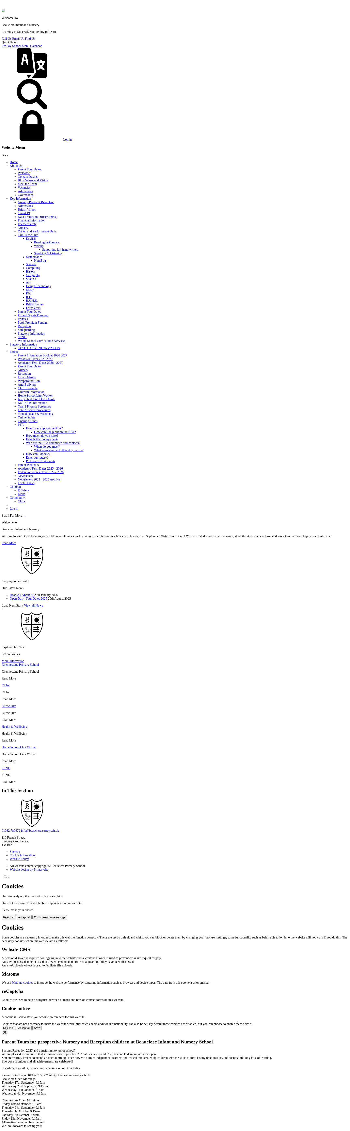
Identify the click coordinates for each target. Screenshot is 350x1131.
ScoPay (6, 46)
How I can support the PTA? (44, 428)
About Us (16, 165)
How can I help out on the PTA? (55, 432)
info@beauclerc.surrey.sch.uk (40, 830)
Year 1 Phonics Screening (34, 406)
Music (30, 289)
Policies (23, 319)
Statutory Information (31, 333)
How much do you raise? (42, 435)
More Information (13, 661)
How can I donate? (38, 454)
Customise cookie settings (49, 917)
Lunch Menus (27, 377)
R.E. (29, 297)
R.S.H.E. (32, 300)
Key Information (20, 198)
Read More (9, 543)
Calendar (36, 46)
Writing (39, 246)
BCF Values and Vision (33, 180)
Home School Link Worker (35, 395)
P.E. (28, 293)
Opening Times (27, 421)
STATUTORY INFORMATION (39, 348)
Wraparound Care (29, 381)
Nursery (23, 227)
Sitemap (15, 851)
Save (37, 1027)
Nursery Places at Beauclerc (36, 202)
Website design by (29, 869)
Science (31, 264)
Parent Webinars (28, 465)
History (30, 271)
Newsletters (25, 475)
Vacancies (24, 187)
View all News (33, 605)
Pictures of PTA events (40, 461)
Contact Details (27, 176)
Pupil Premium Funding (33, 322)
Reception (24, 326)
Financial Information (31, 220)
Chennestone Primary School (20, 664)
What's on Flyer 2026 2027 (35, 359)
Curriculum (9, 706)
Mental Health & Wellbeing (35, 413)
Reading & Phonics (46, 242)
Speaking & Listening (48, 253)
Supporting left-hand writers (60, 249)
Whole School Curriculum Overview (41, 340)
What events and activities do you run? (58, 450)
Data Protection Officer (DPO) (37, 216)
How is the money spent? (42, 439)
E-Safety (23, 490)
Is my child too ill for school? (36, 399)
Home (14, 162)
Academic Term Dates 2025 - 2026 (40, 468)
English (31, 238)
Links (21, 494)
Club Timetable (27, 388)
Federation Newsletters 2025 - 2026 (41, 472)
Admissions (25, 191)
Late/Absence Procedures (34, 410)
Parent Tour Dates (29, 169)
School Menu (20, 46)
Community (17, 497)
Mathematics (34, 257)
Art (28, 282)
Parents (14, 351)
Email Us (18, 38)
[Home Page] (3, 11)
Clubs (21, 501)
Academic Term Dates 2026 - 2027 (40, 362)
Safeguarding (26, 330)
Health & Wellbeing (14, 726)
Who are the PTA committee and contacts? (53, 443)
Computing (33, 268)
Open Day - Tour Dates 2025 (28, 598)
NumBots (40, 260)
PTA (21, 424)
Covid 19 (24, 213)
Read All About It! (21, 595)
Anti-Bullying (27, 384)
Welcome (24, 173)
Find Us (30, 38)
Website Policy (19, 859)
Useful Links (26, 483)
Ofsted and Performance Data (37, 231)
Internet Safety (27, 224)
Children (15, 486)
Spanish (31, 278)
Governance (25, 195)
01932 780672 (11, 830)
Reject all (8, 917)
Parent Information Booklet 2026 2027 (42, 355)
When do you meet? (47, 446)
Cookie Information (22, 855)
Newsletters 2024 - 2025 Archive (39, 479)
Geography (33, 275)
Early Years (33, 308)
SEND (22, 337)
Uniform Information (31, 392)
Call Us (6, 38)
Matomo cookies (22, 982)
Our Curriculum (28, 235)
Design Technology (38, 286)
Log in (67, 139)
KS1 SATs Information (32, 402)
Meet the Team (27, 184)
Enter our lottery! (37, 457)
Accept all (24, 917)
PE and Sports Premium (33, 315)
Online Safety (26, 417)
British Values (27, 209)
